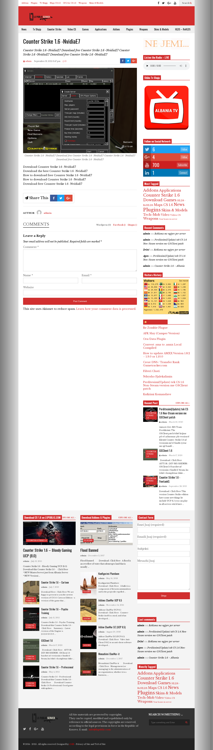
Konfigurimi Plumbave (108, 574)
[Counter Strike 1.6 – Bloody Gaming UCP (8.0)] (49, 533)
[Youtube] (175, 3)
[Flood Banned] (106, 533)
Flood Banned (89, 550)
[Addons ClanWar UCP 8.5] (88, 610)
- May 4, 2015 (54, 672)
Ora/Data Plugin (154, 338)
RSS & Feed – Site (156, 322)
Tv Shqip (44, 3)
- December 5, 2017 (114, 659)
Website (28, 287)
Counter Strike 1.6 (161, 195)
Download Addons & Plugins (96, 517)
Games (85, 29)
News (24, 29)
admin (28, 61)
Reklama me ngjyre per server (170, 233)
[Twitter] (163, 3)
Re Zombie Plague (155, 327)
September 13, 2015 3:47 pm (47, 61)
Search (186, 3)
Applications (101, 29)
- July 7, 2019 (53, 587)
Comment (31, 246)
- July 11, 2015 (54, 618)
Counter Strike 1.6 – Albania (170, 266)
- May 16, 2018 (111, 578)
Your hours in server (168, 219)
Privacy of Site (83, 744)
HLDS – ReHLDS (182, 29)
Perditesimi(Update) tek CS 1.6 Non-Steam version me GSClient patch (165, 385)
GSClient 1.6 (165, 451)
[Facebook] (158, 3)
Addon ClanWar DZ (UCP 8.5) (112, 627)
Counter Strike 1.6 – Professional (57, 667)
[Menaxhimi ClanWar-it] (88, 664)
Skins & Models (96, 3)
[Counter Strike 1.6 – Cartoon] (31, 592)
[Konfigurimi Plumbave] (88, 583)
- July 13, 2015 (36, 561)
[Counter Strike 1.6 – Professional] (31, 677)
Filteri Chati (151, 371)
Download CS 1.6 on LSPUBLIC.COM (42, 517)
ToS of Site (100, 744)
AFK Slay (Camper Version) (161, 333)
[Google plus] (169, 3)
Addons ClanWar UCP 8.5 (110, 600)
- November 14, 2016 (114, 605)
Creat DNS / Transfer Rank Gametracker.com (161, 364)
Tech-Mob (151, 215)
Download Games (160, 200)
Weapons (83, 3)
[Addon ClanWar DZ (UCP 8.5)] (88, 637)
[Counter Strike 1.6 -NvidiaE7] (80, 152)
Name (28, 275)
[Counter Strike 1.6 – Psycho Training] (31, 619)
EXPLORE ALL (182, 403)
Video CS (72, 29)
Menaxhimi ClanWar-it (109, 654)
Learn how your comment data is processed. (106, 308)
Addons (25, 3)
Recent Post (151, 403)
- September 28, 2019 (177, 486)
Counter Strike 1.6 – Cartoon (55, 582)
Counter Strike (54, 29)
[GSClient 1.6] (31, 650)
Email (87, 275)
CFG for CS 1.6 (69, 3)
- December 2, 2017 (95, 556)
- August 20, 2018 (113, 632)
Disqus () (132, 225)
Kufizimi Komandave (157, 394)
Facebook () (119, 225)
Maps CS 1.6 (55, 3)
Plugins (34, 3)
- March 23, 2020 (175, 422)
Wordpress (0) (103, 225)
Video (165, 215)
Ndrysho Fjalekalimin (157, 376)
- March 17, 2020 (175, 455)
